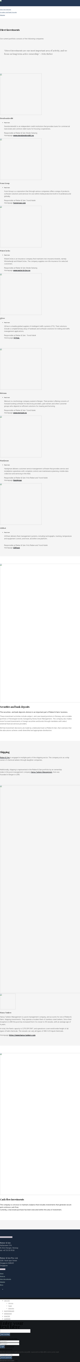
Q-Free (17, 338)
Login (2, 1346)
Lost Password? (9, 1346)
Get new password (6, 1357)
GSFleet (16, 548)
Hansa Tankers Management (41, 772)
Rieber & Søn (5, 757)
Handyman (17, 480)
